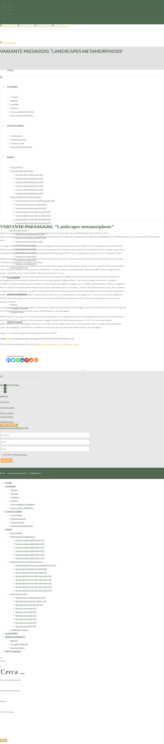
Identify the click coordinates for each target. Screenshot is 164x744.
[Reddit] (31, 360)
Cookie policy (6, 416)
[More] (36, 360)
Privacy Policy (21, 454)
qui (7, 333)
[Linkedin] (22, 360)
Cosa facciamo (7, 407)
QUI (8, 338)
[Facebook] (8, 360)
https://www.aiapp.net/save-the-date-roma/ (58, 344)
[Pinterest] (26, 360)
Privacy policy (7, 413)
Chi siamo (4, 402)
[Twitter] (13, 360)
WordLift (47, 473)
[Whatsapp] (17, 360)
